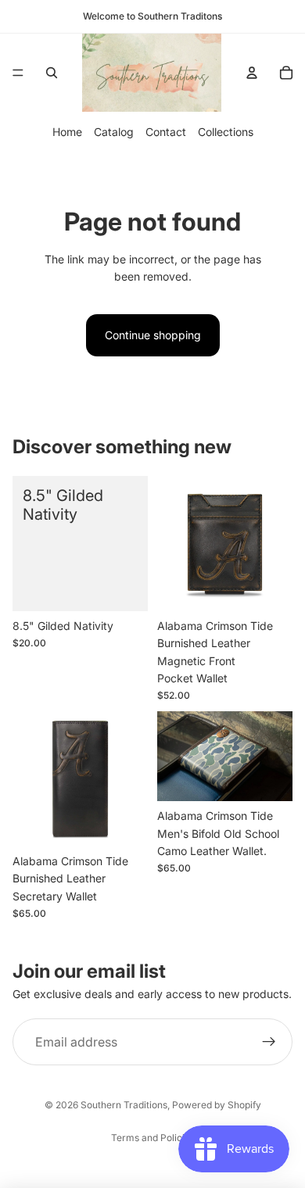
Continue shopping (153, 335)
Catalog (114, 131)
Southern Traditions (124, 1105)
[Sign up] (269, 1041)
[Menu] (18, 73)
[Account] (252, 72)
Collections (225, 131)
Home (67, 131)
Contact (165, 131)
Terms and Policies (153, 1137)
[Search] (51, 72)
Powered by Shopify (216, 1105)
